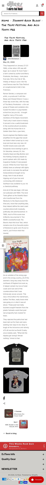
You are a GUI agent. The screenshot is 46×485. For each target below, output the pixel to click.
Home (5, 20)
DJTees (18, 475)
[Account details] (37, 5)
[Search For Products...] (42, 13)
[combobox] (20, 13)
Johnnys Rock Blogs (26, 20)
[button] (3, 5)
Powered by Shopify (30, 475)
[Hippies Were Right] (16, 380)
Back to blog (11, 433)
